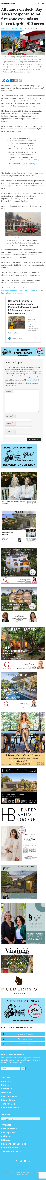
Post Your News (9, 1096)
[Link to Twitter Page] (21, 1160)
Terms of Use (8, 1103)
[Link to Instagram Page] (26, 1160)
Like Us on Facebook (25, 1034)
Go (23, 1068)
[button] (39, 3)
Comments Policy (32, 380)
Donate (5, 1085)
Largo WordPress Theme (20, 1172)
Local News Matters (15, 293)
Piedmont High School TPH (14, 1143)
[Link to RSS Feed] (29, 1160)
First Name (9, 416)
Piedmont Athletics (11, 1147)
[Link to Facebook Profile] (17, 1160)
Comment (8, 391)
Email (8, 431)
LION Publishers (9, 1128)
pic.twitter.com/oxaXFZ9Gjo (28, 160)
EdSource (6, 1140)
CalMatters (7, 1136)
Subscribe (6, 1092)
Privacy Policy (8, 1100)
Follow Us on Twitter (25, 1039)
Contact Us (6, 1088)
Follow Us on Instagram (25, 1044)
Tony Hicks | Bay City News (12, 28)
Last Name (9, 423)
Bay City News (8, 1132)
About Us (6, 1081)
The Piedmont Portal (11, 1151)
